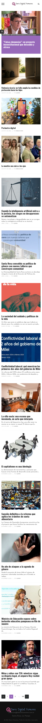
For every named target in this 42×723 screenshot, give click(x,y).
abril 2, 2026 (5, 276)
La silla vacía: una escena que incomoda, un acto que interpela (17, 417)
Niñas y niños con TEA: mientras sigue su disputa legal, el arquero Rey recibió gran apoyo (20, 675)
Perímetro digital (8, 127)
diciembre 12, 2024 (6, 578)
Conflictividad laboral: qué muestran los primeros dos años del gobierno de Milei (20, 367)
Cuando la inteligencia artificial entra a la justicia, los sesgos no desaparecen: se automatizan (20, 213)
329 (23, 696)
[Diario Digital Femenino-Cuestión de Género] (22, 4)
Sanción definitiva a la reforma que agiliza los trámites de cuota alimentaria (18, 516)
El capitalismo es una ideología (16, 466)
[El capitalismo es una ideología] (21, 447)
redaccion (19, 131)
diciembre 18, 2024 (6, 473)
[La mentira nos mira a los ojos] (21, 149)
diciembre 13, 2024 (6, 526)
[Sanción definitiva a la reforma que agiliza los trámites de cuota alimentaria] (21, 495)
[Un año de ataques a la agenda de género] (21, 547)
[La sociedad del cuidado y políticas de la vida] (21, 297)
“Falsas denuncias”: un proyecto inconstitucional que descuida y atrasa (19, 44)
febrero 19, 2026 (6, 376)
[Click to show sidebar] (2, 32)
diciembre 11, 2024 (6, 685)
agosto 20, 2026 (6, 93)
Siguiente (27, 697)
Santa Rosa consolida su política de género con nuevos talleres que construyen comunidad (18, 266)
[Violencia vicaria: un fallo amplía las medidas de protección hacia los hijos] (21, 71)
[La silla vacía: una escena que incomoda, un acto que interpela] (21, 397)
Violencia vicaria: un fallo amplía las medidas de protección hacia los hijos (20, 88)
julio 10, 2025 (5, 426)
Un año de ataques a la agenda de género (17, 568)
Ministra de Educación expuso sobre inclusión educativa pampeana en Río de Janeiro (20, 621)
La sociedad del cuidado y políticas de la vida (19, 317)
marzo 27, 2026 (5, 326)
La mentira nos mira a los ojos (13, 165)
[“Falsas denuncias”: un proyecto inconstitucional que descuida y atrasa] (21, 23)
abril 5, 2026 (5, 223)
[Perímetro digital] (21, 111)
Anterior (3, 697)
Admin (18, 93)
